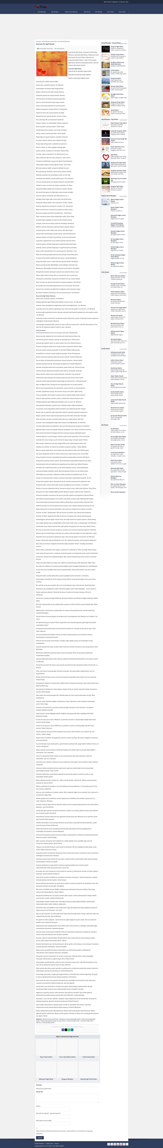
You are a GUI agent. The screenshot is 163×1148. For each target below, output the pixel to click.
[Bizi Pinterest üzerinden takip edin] (124, 1144)
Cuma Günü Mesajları (118, 452)
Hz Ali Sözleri (115, 428)
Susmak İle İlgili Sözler (73, 1021)
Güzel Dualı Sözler (116, 460)
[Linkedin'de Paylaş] (72, 1030)
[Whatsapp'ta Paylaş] (69, 1030)
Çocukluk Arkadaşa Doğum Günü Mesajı (117, 224)
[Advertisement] (81, 27)
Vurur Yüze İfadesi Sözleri (67, 1057)
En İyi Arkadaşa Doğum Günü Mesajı (118, 255)
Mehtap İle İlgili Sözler (46, 1079)
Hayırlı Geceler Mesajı (118, 444)
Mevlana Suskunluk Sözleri (50, 1019)
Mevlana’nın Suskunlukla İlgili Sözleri (70, 1019)
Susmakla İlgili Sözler (48, 1022)
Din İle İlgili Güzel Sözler (118, 436)
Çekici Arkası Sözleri (117, 360)
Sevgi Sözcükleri (116, 78)
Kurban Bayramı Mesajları (116, 477)
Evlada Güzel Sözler (89, 1057)
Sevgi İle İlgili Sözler (117, 46)
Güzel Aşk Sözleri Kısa (117, 147)
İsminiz (38, 1106)
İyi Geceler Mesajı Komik (119, 415)
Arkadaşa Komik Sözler (118, 352)
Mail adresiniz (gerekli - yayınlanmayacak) (48, 1113)
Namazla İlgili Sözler (117, 468)
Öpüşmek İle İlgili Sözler (118, 162)
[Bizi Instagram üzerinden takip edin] (115, 1144)
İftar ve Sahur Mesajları (118, 484)
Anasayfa (38, 41)
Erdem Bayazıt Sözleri (118, 291)
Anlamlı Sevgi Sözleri (117, 54)
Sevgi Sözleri (115, 110)
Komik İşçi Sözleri (116, 368)
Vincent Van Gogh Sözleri (119, 307)
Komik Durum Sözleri (117, 408)
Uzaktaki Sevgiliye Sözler (119, 131)
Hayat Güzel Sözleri (46, 1057)
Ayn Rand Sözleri (116, 339)
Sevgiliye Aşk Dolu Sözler (118, 170)
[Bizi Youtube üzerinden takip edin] (121, 1144)
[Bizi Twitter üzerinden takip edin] (111, 1144)
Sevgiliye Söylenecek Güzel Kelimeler (117, 63)
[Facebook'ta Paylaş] (63, 1030)
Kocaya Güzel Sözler (117, 86)
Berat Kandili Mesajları (118, 492)
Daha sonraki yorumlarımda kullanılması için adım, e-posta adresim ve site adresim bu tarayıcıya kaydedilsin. (64, 1132)
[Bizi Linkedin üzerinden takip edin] (118, 1144)
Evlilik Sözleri (115, 70)
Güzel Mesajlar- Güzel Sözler (49, 41)
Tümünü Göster (123, 43)
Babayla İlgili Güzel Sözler (89, 1079)
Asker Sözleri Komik (117, 376)
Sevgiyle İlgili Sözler (117, 186)
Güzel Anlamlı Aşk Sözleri (119, 123)
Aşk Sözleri (114, 155)
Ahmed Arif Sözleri (117, 315)
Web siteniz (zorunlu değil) (43, 1120)
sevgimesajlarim (60, 48)
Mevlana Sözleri (116, 299)
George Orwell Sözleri (118, 284)
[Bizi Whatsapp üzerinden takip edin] (127, 1144)
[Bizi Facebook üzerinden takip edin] (108, 1144)
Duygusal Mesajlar (67, 1079)
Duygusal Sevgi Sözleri (118, 102)
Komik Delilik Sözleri (117, 392)
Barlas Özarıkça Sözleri (118, 276)
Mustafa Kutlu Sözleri (118, 323)
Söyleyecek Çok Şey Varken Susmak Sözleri (53, 1021)
